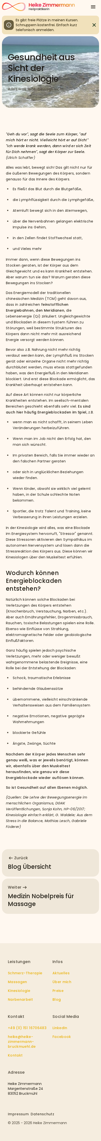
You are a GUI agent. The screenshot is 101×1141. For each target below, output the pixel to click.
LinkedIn (59, 1027)
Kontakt (15, 1055)
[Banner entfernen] (94, 25)
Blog (56, 999)
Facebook (61, 1036)
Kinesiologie (19, 990)
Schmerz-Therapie (25, 973)
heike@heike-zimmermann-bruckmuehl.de (22, 1041)
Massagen (17, 981)
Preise (57, 990)
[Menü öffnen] (93, 7)
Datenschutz (42, 1114)
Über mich (61, 981)
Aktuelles (61, 973)
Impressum (18, 1114)
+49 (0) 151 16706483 (27, 1027)
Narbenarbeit (20, 999)
